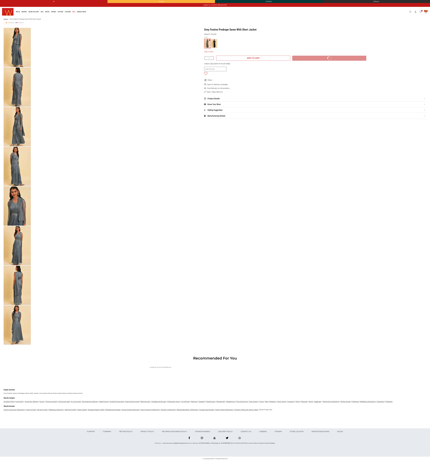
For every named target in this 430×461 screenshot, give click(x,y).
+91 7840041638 (204, 443)
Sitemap (278, 431)
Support (91, 431)
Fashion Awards (202, 431)
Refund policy (126, 431)
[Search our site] (410, 12)
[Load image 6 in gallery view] (17, 245)
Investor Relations (320, 431)
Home (6, 19)
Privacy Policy (147, 431)
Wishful (269, 1)
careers (263, 431)
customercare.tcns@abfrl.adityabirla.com (176, 443)
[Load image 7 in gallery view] (17, 285)
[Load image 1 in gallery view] (17, 47)
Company (107, 431)
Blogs (340, 431)
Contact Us (246, 431)
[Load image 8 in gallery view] (17, 325)
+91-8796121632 (225, 443)
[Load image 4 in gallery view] (17, 166)
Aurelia (161, 1)
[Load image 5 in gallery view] (17, 206)
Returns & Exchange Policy (174, 431)
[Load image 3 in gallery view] (17, 126)
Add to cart (253, 58)
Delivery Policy (225, 431)
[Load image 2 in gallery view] (17, 87)
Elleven (376, 1)
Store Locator (296, 431)
